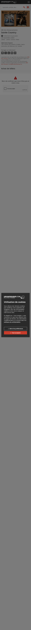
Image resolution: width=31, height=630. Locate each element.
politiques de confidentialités (12, 322)
